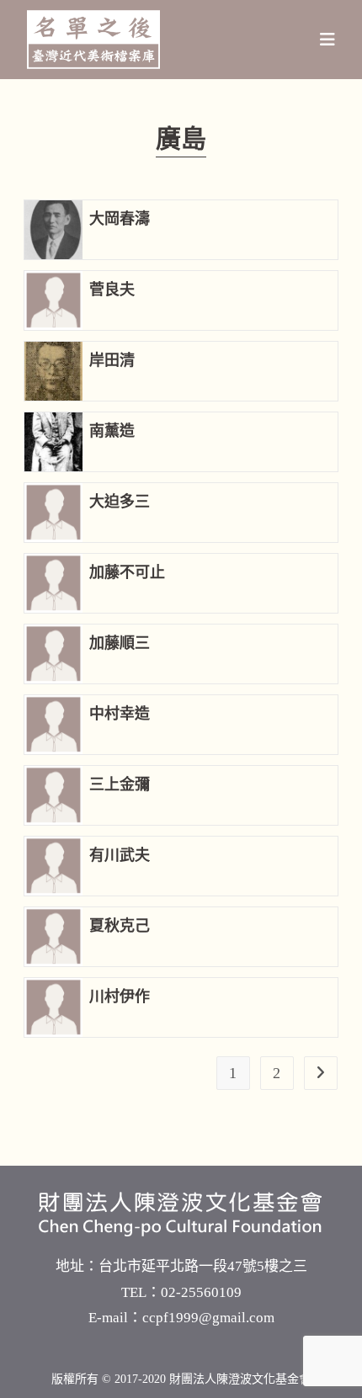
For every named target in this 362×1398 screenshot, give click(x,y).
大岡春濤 (119, 218)
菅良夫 (112, 289)
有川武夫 (119, 855)
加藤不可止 (127, 572)
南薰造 (112, 431)
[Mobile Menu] (328, 39)
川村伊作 (119, 996)
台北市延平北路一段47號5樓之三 (202, 1266)
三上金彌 (119, 784)
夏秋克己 (119, 925)
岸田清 (112, 360)
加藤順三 (119, 643)
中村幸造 (119, 713)
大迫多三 (119, 501)
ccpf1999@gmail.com (208, 1318)
